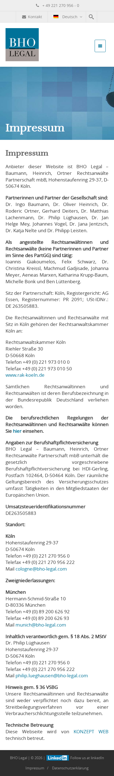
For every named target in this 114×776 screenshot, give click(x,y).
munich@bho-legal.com (40, 625)
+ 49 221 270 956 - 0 (60, 5)
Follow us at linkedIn (86, 757)
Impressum (34, 768)
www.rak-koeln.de (25, 375)
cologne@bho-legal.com (41, 569)
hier (17, 431)
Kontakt (35, 16)
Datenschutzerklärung (70, 768)
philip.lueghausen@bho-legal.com (51, 675)
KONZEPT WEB (91, 731)
